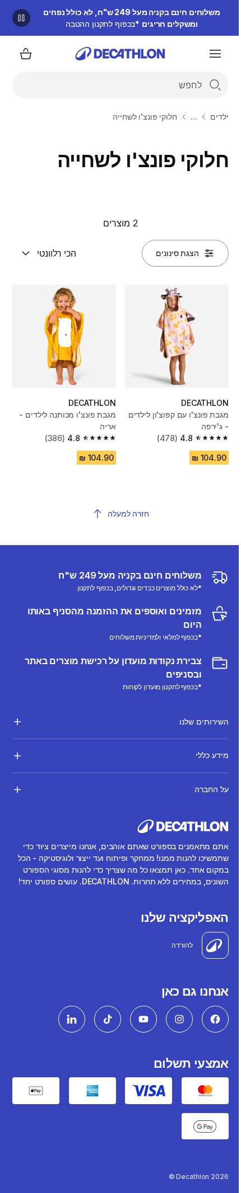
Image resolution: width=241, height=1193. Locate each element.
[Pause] (21, 18)
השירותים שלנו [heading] (195, 717)
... (194, 116)
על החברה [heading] (203, 785)
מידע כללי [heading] (203, 751)
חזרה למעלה (128, 513)
